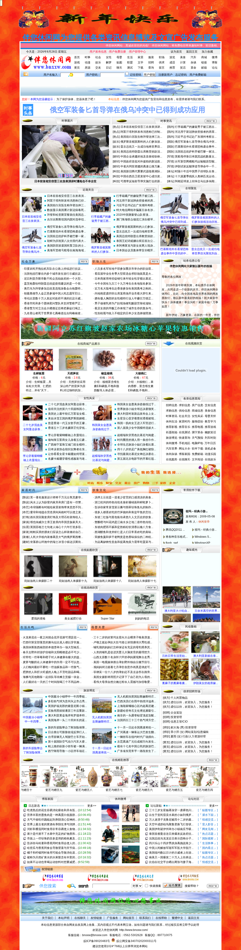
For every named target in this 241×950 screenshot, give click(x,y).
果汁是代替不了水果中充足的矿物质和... (52, 833)
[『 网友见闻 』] (208, 829)
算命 (193, 67)
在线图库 (171, 459)
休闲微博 (171, 443)
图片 (70, 120)
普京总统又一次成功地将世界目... (141, 146)
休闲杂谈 (171, 454)
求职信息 (184, 405)
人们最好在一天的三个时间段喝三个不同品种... (52, 682)
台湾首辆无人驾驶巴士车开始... (67, 737)
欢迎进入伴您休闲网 (105, 930)
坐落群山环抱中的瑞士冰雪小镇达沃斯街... (56, 542)
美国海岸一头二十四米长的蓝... (67, 720)
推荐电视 (197, 427)
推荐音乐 (184, 427)
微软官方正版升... (177, 542)
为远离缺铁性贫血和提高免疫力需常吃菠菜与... (124, 542)
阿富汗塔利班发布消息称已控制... (141, 131)
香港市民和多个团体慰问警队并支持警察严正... (53, 303)
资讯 (169, 121)
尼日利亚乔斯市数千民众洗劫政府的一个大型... (53, 278)
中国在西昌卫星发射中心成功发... (141, 176)
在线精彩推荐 (120, 760)
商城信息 (197, 410)
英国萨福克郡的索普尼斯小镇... (67, 706)
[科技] (116, 171)
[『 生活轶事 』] (208, 843)
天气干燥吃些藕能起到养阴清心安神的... (52, 819)
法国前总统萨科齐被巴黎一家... (66, 236)
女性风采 (89, 398)
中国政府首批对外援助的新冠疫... (141, 161)
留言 (162, 67)
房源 (87, 67)
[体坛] (171, 171)
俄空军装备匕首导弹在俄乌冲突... (196, 141)
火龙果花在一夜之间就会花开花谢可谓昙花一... (52, 637)
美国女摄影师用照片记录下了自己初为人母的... (122, 677)
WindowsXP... (203, 535)
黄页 (77, 67)
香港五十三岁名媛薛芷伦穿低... (67, 428)
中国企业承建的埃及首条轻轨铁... (141, 156)
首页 (77, 57)
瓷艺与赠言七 (114, 790)
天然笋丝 (73, 373)
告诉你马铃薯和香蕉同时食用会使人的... (52, 843)
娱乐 (98, 62)
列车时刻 (210, 437)
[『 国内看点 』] (208, 848)
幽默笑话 (210, 432)
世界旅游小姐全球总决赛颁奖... (136, 409)
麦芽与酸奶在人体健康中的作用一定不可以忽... (52, 662)
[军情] (171, 156)
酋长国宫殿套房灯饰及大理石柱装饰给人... (56, 517)
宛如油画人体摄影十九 (73, 580)
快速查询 (184, 437)
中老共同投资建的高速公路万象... (141, 166)
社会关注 (184, 416)
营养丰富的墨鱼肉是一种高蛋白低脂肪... (52, 815)
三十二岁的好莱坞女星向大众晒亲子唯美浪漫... (122, 637)
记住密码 (135, 74)
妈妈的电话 (142, 618)
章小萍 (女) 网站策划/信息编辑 (190, 732)
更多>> (91, 805)
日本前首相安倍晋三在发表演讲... (141, 126)
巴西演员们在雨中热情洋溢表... (136, 701)
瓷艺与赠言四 (204, 790)
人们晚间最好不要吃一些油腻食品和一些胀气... (52, 667)
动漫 (87, 62)
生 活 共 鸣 (27, 627)
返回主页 (191, 51)
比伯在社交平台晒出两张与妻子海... (171, 862)
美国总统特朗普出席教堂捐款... (135, 236)
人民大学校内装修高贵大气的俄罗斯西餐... (56, 537)
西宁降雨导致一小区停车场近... (67, 751)
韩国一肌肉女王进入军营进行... (136, 423)
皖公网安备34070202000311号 (136, 941)
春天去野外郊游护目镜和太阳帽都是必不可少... (52, 652)
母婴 (119, 57)
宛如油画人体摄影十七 (142, 580)
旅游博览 (171, 437)
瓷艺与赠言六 (144, 790)
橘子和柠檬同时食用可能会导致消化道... (52, 852)
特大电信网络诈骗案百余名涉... (135, 210)
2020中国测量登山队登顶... (133, 214)
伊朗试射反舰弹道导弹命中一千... (196, 166)
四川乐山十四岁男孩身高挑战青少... (171, 843)
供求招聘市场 (191, 691)
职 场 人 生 (99, 261)
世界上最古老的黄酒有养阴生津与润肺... (52, 824)
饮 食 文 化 (99, 490)
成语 (172, 62)
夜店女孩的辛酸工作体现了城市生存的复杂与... (124, 308)
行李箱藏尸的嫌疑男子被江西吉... (196, 126)
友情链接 (47, 869)
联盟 (130, 62)
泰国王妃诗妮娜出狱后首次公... (135, 241)
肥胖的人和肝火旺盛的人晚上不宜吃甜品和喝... (52, 672)
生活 (130, 57)
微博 (214, 57)
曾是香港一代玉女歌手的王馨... (67, 423)
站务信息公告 (191, 260)
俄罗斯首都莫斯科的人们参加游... (141, 141)
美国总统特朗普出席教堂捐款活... (141, 151)
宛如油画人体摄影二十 (38, 580)
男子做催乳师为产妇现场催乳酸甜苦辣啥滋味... (124, 303)
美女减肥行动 (72, 618)
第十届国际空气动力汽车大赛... (67, 741)
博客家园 (184, 454)
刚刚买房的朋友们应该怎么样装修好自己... (56, 532)
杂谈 (193, 62)
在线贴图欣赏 (89, 550)
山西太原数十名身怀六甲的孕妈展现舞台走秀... (122, 657)
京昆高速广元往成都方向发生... (136, 741)
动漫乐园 (210, 454)
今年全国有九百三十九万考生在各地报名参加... (124, 283)
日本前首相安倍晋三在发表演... (66, 196)
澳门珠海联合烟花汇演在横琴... (135, 219)
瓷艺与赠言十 (23, 790)
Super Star (107, 618)
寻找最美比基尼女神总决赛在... (136, 454)
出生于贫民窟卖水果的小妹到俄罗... (171, 815)
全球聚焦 (191, 188)
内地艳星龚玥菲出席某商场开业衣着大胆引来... (124, 293)
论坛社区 (193, 799)
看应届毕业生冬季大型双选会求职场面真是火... (124, 273)
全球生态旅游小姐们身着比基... (136, 444)
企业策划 (176, 712)
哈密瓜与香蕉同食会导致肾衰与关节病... (52, 848)
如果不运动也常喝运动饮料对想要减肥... (52, 862)
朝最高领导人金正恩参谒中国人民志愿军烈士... (53, 293)
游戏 (77, 62)
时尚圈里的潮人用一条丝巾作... (136, 440)
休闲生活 (171, 421)
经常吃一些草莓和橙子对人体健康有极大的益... (52, 657)
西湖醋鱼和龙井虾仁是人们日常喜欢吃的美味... (124, 532)
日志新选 (34, 805)
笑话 (183, 67)
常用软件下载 (191, 490)
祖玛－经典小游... (197, 504)
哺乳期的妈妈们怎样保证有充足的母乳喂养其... (122, 647)
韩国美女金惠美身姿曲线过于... (136, 404)
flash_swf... (173, 535)
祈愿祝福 (171, 432)
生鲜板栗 (38, 373)
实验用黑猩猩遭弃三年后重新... (67, 710)
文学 (140, 62)
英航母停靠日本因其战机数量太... (196, 156)
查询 (151, 67)
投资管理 (176, 717)
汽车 (193, 57)
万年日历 (210, 443)
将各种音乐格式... (177, 529)
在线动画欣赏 (89, 587)
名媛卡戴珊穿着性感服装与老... (67, 458)
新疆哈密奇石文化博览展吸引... (136, 710)
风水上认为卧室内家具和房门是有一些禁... (56, 502)
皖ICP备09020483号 (97, 941)
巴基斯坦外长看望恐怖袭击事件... (196, 146)
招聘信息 (171, 405)
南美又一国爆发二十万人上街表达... (171, 857)
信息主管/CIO (179, 721)
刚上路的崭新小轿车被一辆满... (67, 746)
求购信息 (171, 410)
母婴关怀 (210, 416)
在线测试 (184, 432)
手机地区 (184, 443)
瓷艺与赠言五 (174, 790)
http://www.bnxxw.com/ (133, 930)
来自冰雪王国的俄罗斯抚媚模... (67, 418)
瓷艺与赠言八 (84, 790)
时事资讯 (171, 416)
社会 (98, 57)
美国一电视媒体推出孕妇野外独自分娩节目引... (122, 662)
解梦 (109, 62)
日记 (109, 67)
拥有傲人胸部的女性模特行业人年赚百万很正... (124, 298)
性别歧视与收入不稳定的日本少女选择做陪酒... (124, 313)
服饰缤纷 (197, 421)
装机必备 (210, 448)
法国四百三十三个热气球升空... (136, 720)
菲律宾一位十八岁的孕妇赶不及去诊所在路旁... (122, 672)
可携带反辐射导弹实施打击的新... (141, 181)
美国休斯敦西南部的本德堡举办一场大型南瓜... (52, 647)
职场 (162, 57)
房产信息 (197, 405)
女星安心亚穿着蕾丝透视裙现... (136, 418)
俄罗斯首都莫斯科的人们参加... (135, 226)
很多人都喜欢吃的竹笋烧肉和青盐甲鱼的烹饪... (124, 512)
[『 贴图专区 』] (208, 810)
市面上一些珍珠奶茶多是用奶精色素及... (52, 838)
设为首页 (176, 51)
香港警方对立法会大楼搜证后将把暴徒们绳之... (53, 308)
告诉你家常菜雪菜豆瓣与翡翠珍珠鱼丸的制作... (124, 507)
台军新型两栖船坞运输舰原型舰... (196, 161)
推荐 (172, 67)
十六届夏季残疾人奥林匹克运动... (196, 176)
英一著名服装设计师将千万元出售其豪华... (56, 497)
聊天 (119, 67)
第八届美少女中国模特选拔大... (136, 428)
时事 (87, 57)
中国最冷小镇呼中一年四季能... (67, 696)
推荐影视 (171, 427)
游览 (172, 57)
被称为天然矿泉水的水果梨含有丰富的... (52, 857)
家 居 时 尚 (28, 490)
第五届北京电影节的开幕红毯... (136, 458)
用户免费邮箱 (197, 74)
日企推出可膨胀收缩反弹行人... (67, 732)
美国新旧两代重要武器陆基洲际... (141, 171)
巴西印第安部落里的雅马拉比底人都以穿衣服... (52, 642)
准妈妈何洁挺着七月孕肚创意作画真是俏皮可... (122, 667)
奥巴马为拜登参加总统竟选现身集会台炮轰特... (53, 288)
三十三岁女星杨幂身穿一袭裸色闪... (171, 810)
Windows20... (203, 542)
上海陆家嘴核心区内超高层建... (136, 706)
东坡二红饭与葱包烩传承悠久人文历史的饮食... (124, 517)
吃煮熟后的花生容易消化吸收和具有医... (52, 810)
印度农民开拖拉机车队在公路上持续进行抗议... (53, 268)
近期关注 (88, 189)
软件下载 (197, 448)
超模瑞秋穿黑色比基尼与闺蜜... (136, 435)
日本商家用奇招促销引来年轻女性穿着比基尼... (124, 278)
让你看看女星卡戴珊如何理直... (67, 454)
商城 (204, 57)
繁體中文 (177, 918)
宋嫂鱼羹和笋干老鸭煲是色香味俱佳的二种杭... (124, 537)
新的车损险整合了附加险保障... (67, 727)
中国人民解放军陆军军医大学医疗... (171, 848)
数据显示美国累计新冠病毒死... (66, 210)
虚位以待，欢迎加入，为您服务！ (192, 702)
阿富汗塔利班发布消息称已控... (66, 200)
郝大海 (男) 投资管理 (184, 727)
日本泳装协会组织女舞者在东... (67, 449)
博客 (214, 62)
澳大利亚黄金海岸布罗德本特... (67, 715)
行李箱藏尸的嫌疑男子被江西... (135, 196)
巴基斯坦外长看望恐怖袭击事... (66, 231)
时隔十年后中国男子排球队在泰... (196, 171)
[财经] (116, 156)
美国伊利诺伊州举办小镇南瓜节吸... (171, 829)
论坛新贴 (156, 805)
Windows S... (203, 529)
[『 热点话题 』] (208, 833)
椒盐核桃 (106, 373)
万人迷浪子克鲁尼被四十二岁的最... (171, 819)
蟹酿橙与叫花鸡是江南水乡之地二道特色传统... (124, 522)
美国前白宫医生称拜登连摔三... (66, 205)
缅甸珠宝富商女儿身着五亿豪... (67, 440)
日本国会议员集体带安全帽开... (135, 250)
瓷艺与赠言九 (53, 790)
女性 (109, 57)
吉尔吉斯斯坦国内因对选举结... (66, 219)
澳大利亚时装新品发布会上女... (136, 413)
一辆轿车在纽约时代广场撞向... (136, 737)
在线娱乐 (210, 459)
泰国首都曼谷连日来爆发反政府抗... (171, 833)
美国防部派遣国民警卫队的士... (66, 245)
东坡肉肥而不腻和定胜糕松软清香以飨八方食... (124, 527)
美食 (183, 57)
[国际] (171, 141)
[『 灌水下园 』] (208, 815)
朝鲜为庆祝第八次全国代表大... (66, 241)
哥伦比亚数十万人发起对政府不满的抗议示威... (53, 298)
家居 (140, 57)
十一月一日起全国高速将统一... (136, 727)
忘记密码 (181, 74)
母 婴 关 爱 (98, 627)
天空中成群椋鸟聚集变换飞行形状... (171, 824)
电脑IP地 (197, 443)
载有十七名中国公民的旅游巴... (136, 746)
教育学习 (210, 421)
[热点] (116, 126)
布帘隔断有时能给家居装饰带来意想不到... (56, 507)
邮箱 (204, 67)
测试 (130, 67)
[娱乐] (116, 141)
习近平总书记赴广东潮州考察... (135, 205)
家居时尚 (184, 421)
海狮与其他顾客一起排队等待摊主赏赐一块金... (52, 677)
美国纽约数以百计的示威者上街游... (171, 852)
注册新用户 (165, 74)
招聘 (151, 62)
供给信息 (184, 410)
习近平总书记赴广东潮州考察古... (196, 136)
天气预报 (197, 437)
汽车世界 (171, 448)
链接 (204, 62)
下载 (140, 67)
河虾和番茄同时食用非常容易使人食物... (52, 829)
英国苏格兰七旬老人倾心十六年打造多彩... (56, 527)
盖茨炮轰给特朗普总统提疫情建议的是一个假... (53, 283)
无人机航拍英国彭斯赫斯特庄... (136, 696)
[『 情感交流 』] (208, 819)
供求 (162, 62)
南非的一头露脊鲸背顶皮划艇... (136, 715)
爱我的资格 (38, 618)
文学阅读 (197, 459)
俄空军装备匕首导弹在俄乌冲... (66, 226)
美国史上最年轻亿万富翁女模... (67, 413)
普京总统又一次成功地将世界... (135, 231)
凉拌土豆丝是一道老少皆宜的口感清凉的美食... (124, 497)
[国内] (171, 126)
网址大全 (184, 448)
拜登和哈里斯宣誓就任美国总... (66, 214)
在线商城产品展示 (88, 343)
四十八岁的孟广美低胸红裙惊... (136, 449)
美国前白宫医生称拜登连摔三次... (141, 136)
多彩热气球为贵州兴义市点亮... (67, 701)
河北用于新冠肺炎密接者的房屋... (196, 131)
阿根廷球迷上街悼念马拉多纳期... (196, 181)
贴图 (119, 62)
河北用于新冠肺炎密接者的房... (135, 200)
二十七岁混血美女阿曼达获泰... (67, 404)
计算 (183, 62)
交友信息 (210, 405)
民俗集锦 (191, 626)
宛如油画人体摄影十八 (107, 580)
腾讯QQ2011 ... (175, 522)
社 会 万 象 (28, 261)
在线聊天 (184, 459)
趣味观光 (191, 549)
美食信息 (210, 410)
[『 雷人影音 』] (208, 824)
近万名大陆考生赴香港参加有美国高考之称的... (124, 288)
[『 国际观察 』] (208, 838)
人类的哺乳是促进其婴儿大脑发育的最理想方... (122, 652)
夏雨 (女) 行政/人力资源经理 (188, 736)
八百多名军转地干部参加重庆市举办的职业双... (124, 268)
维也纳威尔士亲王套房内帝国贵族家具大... (56, 522)
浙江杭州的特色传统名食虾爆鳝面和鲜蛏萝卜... (124, 502)
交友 (98, 67)
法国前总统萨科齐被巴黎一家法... (196, 151)
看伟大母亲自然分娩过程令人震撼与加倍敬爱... (122, 682)
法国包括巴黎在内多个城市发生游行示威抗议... (53, 273)
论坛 (214, 67)
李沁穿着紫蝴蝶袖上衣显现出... (67, 435)
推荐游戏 (210, 427)
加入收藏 (207, 51)
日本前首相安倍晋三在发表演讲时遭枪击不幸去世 (65, 181)
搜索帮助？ (192, 886)
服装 (151, 57)
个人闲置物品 (179, 697)
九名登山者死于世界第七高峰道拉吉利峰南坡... (53, 313)
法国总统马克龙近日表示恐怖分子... (171, 838)
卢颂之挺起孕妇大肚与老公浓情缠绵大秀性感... (122, 642)
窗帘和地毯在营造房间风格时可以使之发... (56, 512)
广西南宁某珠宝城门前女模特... (67, 444)
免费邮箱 (197, 454)
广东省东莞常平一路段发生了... (136, 751)
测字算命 (197, 432)
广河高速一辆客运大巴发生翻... (136, 732)
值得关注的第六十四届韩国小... (67, 409)
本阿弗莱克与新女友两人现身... (135, 245)
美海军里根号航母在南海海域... (66, 250)
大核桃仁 (141, 373)
